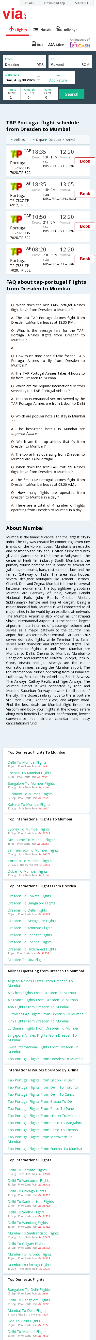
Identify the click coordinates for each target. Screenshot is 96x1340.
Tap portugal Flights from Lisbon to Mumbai (44, 1115)
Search (71, 94)
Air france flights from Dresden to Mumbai (43, 999)
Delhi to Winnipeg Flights (28, 1222)
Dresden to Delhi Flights (27, 910)
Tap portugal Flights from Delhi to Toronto (43, 1087)
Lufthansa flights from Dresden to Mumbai (43, 1028)
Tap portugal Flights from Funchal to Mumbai (45, 1148)
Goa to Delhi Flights (24, 1321)
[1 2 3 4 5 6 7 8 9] (12, 97)
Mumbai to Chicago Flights (29, 1264)
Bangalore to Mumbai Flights (31, 783)
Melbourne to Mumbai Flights (32, 839)
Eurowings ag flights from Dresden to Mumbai (46, 1014)
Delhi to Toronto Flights (27, 1170)
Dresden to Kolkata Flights (29, 896)
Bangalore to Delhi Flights (29, 1289)
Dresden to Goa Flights (27, 959)
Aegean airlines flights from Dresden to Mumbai (40, 983)
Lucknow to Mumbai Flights (30, 794)
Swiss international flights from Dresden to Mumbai (43, 1049)
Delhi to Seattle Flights (26, 1212)
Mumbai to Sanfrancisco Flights (33, 1233)
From (9, 59)
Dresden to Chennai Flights (30, 942)
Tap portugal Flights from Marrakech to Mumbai (40, 1139)
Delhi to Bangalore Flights (29, 1300)
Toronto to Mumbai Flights (30, 860)
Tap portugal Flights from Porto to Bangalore (45, 1122)
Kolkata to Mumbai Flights (29, 804)
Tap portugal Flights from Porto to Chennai (43, 1129)
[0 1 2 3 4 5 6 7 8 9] (29, 97)
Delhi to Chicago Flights (27, 1191)
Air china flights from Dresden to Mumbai (42, 992)
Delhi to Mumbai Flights (27, 762)
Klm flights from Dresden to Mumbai (38, 1021)
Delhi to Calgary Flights (26, 1243)
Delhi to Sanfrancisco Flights (31, 1201)
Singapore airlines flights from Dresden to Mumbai (42, 1037)
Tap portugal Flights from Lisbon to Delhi (41, 1080)
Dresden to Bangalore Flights (31, 903)
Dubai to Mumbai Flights (28, 871)
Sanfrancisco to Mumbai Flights (33, 850)
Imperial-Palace (24, 433)
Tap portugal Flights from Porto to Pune (41, 1108)
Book (85, 161)
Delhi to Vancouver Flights (29, 1180)
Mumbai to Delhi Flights (27, 1310)
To (53, 59)
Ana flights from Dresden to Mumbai (38, 1007)
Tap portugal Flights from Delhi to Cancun (42, 1094)
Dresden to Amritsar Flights (30, 927)
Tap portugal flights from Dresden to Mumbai (45, 1058)
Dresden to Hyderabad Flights (32, 949)
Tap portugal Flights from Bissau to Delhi (41, 1101)
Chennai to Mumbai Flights (29, 773)
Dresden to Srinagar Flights (30, 935)
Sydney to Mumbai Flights (29, 829)
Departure (12, 74)
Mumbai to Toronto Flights (30, 1254)
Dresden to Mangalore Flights (32, 920)
